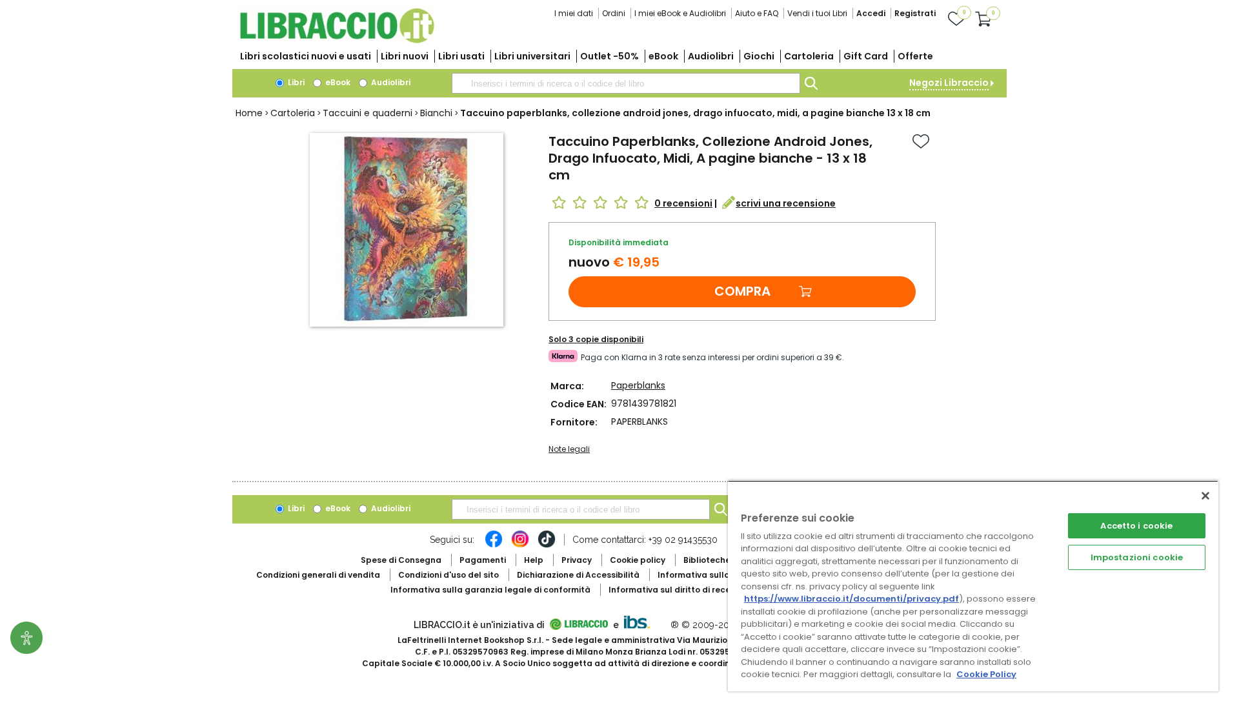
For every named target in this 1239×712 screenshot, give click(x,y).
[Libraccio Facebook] (494, 545)
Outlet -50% (609, 56)
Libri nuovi (404, 56)
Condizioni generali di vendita (318, 574)
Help (533, 559)
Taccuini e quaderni (367, 113)
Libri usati (461, 56)
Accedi (870, 13)
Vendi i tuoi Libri (817, 13)
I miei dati (573, 13)
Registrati (915, 13)
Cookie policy (637, 559)
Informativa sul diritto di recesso (677, 589)
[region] (973, 585)
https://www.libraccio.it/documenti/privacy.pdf (851, 599)
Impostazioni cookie (1137, 557)
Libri (295, 82)
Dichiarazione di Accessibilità (578, 574)
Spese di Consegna (401, 559)
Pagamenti (482, 559)
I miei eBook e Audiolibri (680, 13)
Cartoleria (809, 56)
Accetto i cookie (1136, 526)
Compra (742, 291)
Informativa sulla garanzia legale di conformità (490, 589)
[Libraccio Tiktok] (547, 545)
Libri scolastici (305, 56)
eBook (663, 56)
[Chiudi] (1205, 496)
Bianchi (436, 113)
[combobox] (626, 83)
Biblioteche (706, 559)
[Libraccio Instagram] (520, 545)
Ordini (613, 13)
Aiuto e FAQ (756, 13)
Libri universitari (532, 56)
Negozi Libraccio (949, 82)
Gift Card (865, 56)
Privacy (576, 559)
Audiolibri (711, 56)
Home (249, 113)
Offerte (915, 56)
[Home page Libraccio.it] (337, 40)
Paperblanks (638, 385)
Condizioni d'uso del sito (448, 574)
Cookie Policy (986, 674)
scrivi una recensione (786, 203)
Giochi (758, 56)
